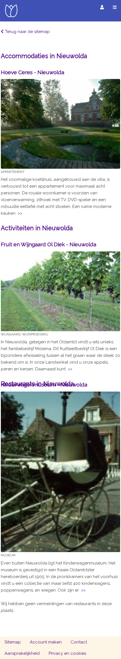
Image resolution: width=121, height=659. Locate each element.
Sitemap (13, 642)
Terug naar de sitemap (27, 31)
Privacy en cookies (67, 653)
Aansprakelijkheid (22, 653)
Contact (79, 642)
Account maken (46, 642)
